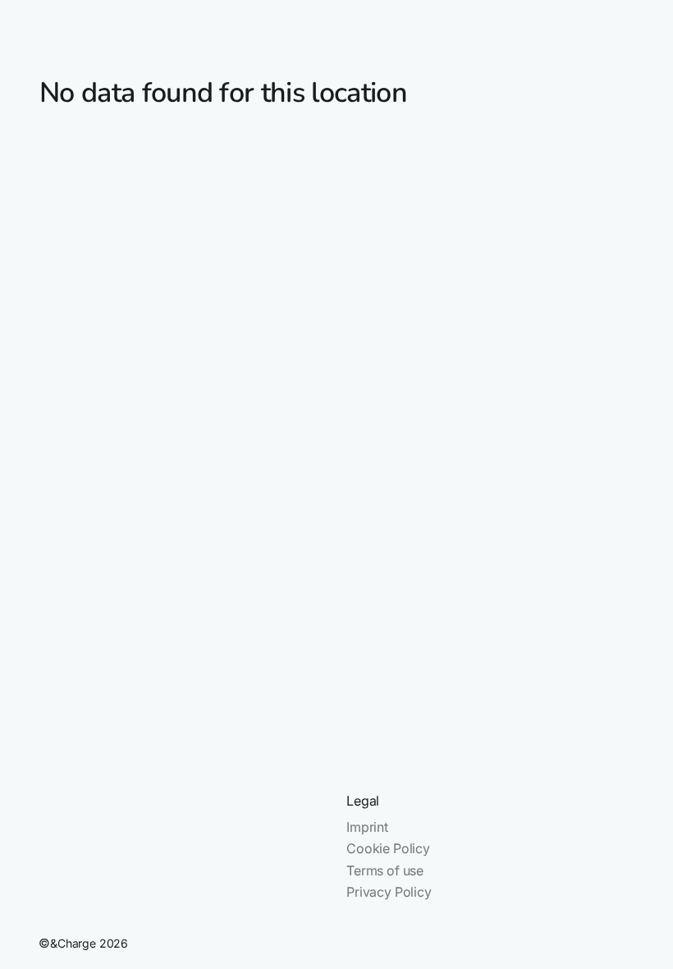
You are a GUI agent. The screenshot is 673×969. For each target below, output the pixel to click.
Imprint (367, 827)
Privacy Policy (389, 892)
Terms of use (384, 870)
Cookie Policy (388, 848)
